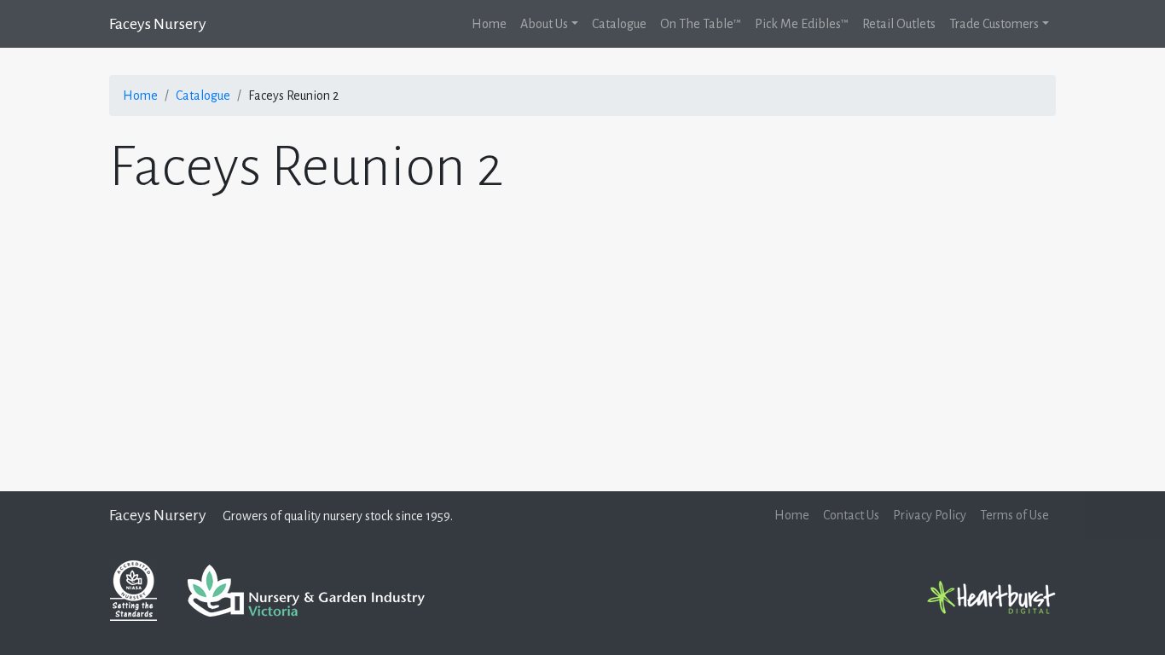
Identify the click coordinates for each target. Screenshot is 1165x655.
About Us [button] (544, 24)
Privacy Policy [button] (929, 515)
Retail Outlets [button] (899, 24)
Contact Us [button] (851, 515)
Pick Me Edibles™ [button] (802, 24)
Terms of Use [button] (1014, 515)
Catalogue (203, 95)
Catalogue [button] (619, 24)
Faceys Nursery (157, 23)
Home (140, 95)
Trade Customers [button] (994, 24)
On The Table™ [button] (700, 24)
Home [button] (489, 24)
